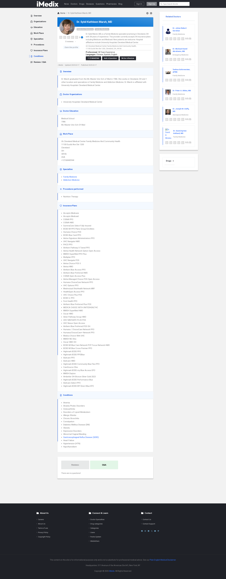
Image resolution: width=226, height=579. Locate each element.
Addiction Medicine (85, 29)
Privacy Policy (43, 532)
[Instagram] (145, 531)
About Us (41, 524)
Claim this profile (71, 47)
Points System (95, 537)
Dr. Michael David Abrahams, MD (180, 50)
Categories (94, 528)
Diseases (90, 4)
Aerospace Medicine (180, 115)
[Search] (161, 4)
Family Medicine (102, 29)
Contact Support (149, 524)
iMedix (112, 571)
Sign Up (151, 4)
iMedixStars (94, 541)
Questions (100, 4)
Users (92, 532)
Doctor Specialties (97, 519)
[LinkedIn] (148, 531)
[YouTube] (155, 531)
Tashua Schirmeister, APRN (181, 71)
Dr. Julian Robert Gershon (180, 29)
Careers (41, 519)
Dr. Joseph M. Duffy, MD (181, 110)
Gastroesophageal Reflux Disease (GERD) (81, 437)
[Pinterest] (158, 531)
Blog (120, 4)
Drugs (81, 4)
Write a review (128, 58)
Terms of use (43, 528)
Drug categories (96, 524)
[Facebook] (142, 531)
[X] (152, 531)
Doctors (74, 4)
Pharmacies (111, 4)
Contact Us (147, 519)
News (66, 4)
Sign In (139, 4)
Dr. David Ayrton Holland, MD (180, 132)
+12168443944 (93, 58)
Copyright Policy (44, 537)
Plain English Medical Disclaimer (163, 560)
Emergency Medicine (180, 55)
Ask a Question (110, 58)
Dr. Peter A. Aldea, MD (182, 91)
